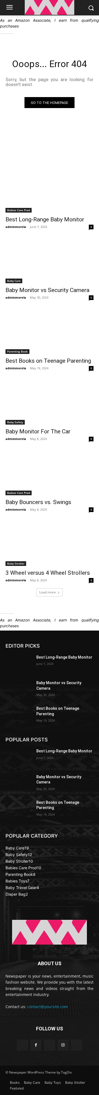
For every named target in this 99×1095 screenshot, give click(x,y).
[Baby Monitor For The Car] (50, 403)
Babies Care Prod (18, 210)
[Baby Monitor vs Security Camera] (50, 261)
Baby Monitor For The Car (38, 431)
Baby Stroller (15, 563)
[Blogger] (22, 1045)
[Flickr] (49, 1045)
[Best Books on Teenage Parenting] (50, 332)
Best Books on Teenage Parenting (48, 360)
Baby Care (14, 281)
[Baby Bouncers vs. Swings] (50, 473)
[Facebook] (36, 1045)
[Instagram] (63, 1045)
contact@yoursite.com (47, 1006)
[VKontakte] (76, 1045)
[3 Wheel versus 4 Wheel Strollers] (50, 544)
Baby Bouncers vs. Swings (38, 502)
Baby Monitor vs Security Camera (47, 290)
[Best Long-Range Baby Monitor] (50, 191)
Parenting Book (17, 351)
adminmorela (16, 227)
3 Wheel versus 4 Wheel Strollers (48, 572)
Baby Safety (15, 422)
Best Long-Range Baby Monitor (45, 219)
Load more (47, 592)
